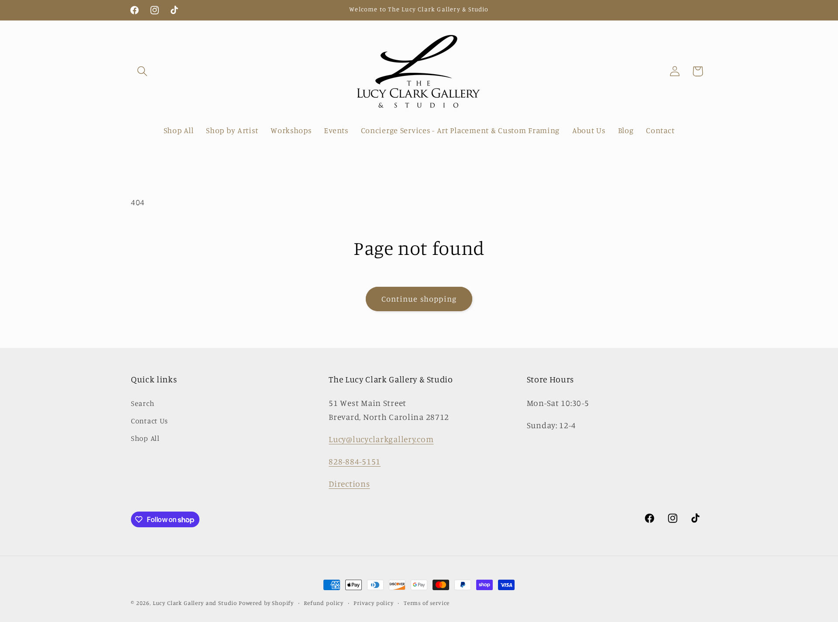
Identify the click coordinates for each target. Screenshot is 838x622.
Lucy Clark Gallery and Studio (195, 602)
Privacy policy (374, 602)
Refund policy (323, 602)
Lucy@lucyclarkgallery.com (381, 439)
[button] (142, 71)
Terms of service (427, 602)
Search (142, 403)
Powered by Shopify (266, 602)
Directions (349, 483)
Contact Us (149, 420)
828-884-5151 (355, 461)
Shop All (145, 438)
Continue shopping (419, 298)
